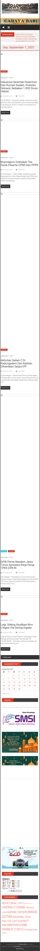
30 (19, 689)
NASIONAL (22, 916)
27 (4, 689)
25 (30, 686)
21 (9, 686)
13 (4, 682)
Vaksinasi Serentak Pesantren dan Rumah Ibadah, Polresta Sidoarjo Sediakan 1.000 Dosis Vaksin (19, 86)
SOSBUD (11, 551)
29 (14, 689)
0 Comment (21, 96)
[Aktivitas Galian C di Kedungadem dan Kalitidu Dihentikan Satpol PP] (20, 272)
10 (24, 679)
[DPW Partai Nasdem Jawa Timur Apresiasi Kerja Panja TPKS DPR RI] (20, 474)
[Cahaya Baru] (3, 27)
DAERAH (4, 71)
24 (24, 686)
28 (9, 689)
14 (9, 682)
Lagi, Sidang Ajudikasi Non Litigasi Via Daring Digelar (17, 626)
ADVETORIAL (13, 903)
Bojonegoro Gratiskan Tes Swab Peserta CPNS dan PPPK (19, 163)
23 (19, 686)
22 (14, 686)
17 (24, 682)
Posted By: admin (7, 96)
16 (19, 682)
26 (35, 686)
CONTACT (28, 903)
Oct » (8, 693)
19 (35, 682)
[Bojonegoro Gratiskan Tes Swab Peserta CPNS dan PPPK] (20, 136)
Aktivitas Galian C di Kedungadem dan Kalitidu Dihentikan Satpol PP (16, 363)
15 (14, 682)
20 (4, 686)
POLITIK (4, 551)
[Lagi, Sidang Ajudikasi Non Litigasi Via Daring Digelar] (20, 606)
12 (35, 679)
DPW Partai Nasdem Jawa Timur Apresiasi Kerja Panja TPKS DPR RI (17, 565)
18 (30, 682)
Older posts (7, 657)
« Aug (4, 693)
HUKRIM (15, 912)
